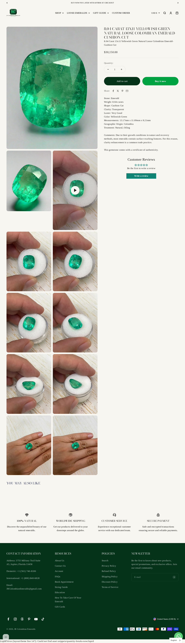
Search (105, 560)
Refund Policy (109, 571)
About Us (59, 560)
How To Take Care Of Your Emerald (68, 599)
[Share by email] (127, 91)
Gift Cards (60, 606)
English (174, 640)
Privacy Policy (109, 566)
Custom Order (121, 13)
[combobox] (175, 640)
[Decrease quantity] (108, 69)
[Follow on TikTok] (43, 619)
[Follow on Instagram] (15, 619)
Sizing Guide (61, 587)
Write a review (141, 176)
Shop (58, 13)
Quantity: (108, 63)
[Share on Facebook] (113, 91)
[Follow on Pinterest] (29, 619)
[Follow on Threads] (22, 619)
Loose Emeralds (77, 13)
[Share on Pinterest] (122, 91)
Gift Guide (99, 13)
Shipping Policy (110, 576)
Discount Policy (110, 582)
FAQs (57, 576)
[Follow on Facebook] (8, 619)
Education (60, 592)
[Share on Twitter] (118, 91)
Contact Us (60, 566)
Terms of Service (110, 587)
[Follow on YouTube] (36, 619)
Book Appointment (64, 582)
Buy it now (160, 81)
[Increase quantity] (121, 69)
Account (59, 571)
